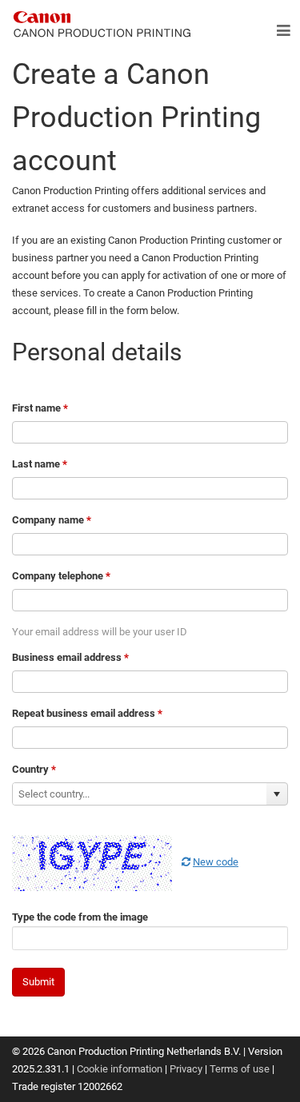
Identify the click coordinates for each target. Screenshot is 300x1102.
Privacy (186, 1069)
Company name (51, 520)
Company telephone (61, 576)
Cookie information (119, 1069)
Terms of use (240, 1069)
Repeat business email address (87, 713)
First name (40, 408)
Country (34, 769)
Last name (39, 464)
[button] (276, 793)
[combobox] (139, 793)
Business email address (70, 657)
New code (215, 862)
